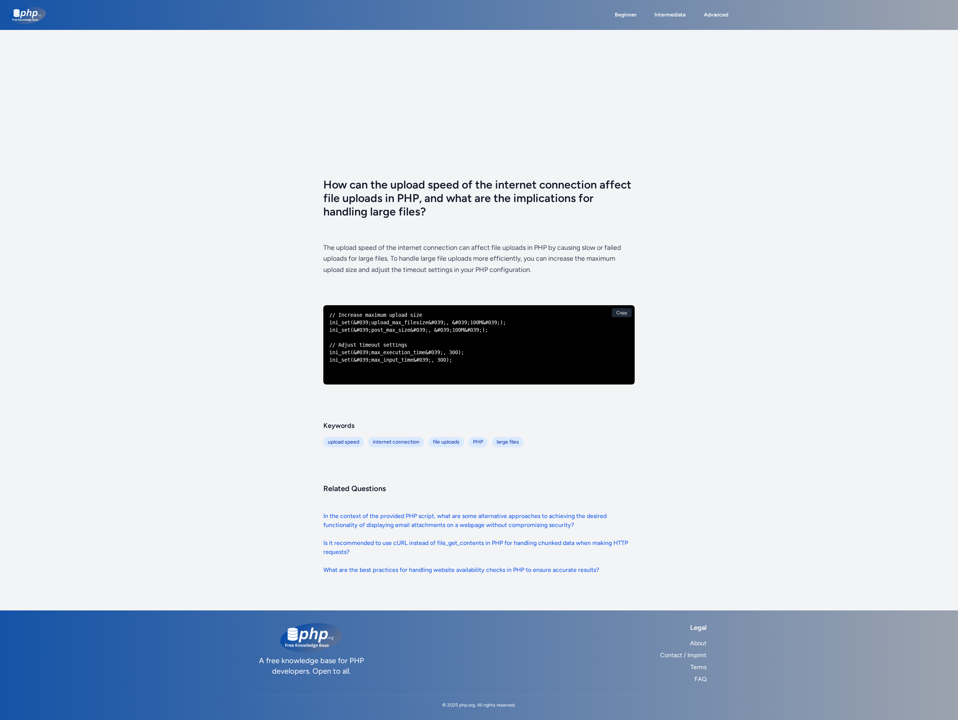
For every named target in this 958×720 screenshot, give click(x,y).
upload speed (343, 442)
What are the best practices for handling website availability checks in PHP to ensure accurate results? (461, 569)
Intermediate (670, 15)
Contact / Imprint (683, 655)
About (698, 643)
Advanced (716, 15)
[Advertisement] (479, 86)
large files (508, 442)
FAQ (701, 679)
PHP (478, 442)
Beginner (626, 15)
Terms (698, 667)
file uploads (446, 442)
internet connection (396, 442)
